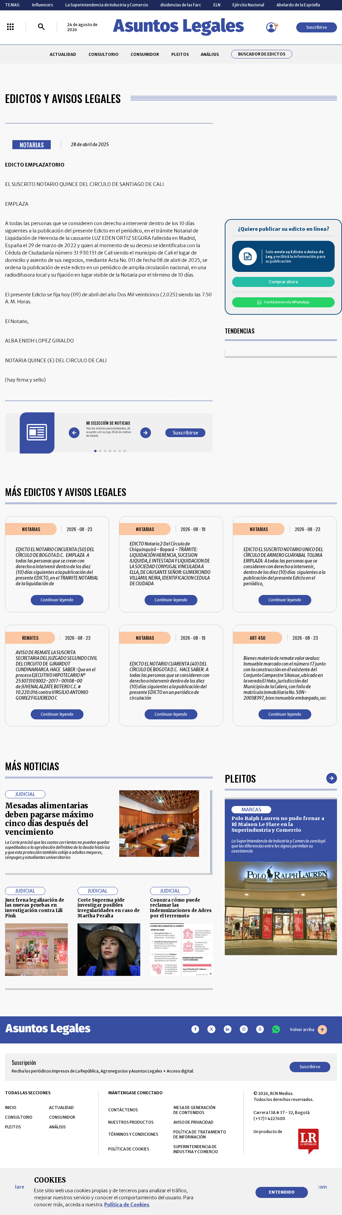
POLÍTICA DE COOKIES (128, 1148)
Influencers (42, 4)
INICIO (10, 1107)
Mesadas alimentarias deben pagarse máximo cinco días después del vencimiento (49, 819)
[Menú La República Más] (10, 27)
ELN (216, 4)
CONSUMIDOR (145, 54)
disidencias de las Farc (180, 4)
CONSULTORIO (104, 54)
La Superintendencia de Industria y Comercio (106, 4)
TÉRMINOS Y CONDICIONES (133, 1134)
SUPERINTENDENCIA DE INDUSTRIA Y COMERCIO (195, 1149)
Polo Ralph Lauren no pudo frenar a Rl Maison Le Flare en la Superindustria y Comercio (277, 824)
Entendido (282, 1192)
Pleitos (240, 778)
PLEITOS (180, 54)
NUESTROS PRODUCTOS (131, 1122)
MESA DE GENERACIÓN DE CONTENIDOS (194, 1110)
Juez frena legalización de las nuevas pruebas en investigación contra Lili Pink (34, 908)
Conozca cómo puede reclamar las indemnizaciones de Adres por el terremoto (181, 908)
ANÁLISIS (210, 54)
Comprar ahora (283, 281)
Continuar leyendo (57, 599)
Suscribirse (316, 27)
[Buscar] (41, 27)
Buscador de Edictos (261, 54)
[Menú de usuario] (271, 27)
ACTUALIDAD (63, 54)
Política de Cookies (126, 1205)
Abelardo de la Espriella (298, 4)
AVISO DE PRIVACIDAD (193, 1122)
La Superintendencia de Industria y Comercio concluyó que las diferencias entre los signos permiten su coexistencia (278, 845)
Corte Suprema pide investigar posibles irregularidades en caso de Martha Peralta (108, 908)
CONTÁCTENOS (123, 1109)
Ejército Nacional (248, 4)
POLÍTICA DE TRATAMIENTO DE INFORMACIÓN (199, 1134)
